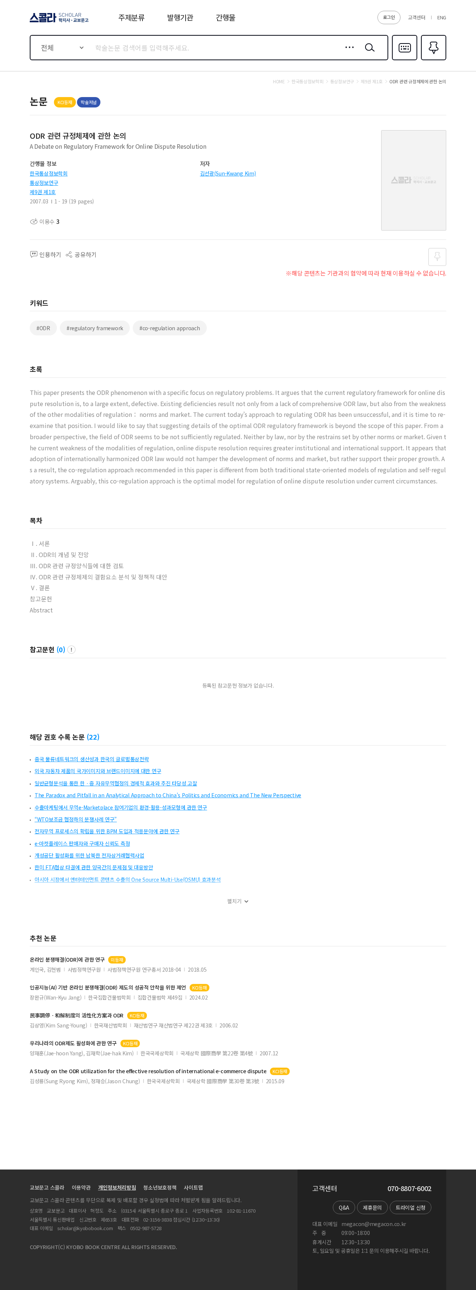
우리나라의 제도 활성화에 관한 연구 (73, 1043)
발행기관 (180, 17)
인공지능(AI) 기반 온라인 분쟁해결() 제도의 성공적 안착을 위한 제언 (108, 987)
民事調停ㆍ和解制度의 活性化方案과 (76, 1015)
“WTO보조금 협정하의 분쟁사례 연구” (76, 819)
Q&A (344, 1207)
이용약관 (81, 1187)
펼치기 (234, 901)
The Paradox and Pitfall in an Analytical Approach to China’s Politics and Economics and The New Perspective (168, 795)
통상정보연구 (44, 182)
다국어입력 (404, 59)
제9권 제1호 (43, 192)
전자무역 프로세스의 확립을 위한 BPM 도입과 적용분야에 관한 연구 (107, 831)
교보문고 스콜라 (47, 1187)
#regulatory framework (95, 328)
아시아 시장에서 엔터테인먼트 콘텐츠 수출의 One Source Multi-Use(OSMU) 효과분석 (128, 879)
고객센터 (416, 17)
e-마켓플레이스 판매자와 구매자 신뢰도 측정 (82, 843)
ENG (441, 17)
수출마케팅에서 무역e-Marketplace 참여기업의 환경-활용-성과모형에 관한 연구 (121, 807)
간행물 (225, 17)
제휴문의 (372, 1207)
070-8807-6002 (409, 1188)
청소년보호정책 (159, 1187)
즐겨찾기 (433, 59)
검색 (368, 53)
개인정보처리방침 (117, 1187)
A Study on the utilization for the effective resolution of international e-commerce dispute (148, 1071)
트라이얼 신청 (410, 1207)
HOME (279, 81)
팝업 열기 (71, 650)
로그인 (389, 17)
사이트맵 (193, 1187)
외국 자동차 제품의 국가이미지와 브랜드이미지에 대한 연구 (98, 771)
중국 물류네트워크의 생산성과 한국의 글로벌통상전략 (92, 759)
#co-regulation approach (169, 328)
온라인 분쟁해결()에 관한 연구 (67, 959)
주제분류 (131, 17)
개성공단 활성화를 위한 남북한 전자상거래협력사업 (89, 855)
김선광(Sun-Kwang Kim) (228, 173)
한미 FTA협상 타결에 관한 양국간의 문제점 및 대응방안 (94, 867)
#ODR (43, 328)
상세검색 (347, 53)
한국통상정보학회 (49, 173)
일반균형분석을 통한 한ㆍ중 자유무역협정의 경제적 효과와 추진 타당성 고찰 (116, 783)
